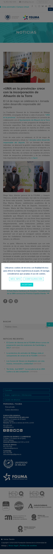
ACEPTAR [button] (27, 285)
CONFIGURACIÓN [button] (33, 279)
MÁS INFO (16, 279)
